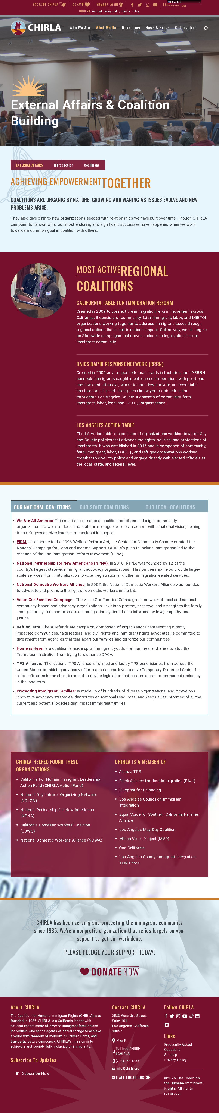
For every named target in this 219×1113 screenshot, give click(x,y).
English (176, 2)
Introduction (63, 165)
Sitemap (170, 1055)
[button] (32, 1073)
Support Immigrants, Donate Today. (116, 11)
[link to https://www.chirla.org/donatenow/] (109, 971)
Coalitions (91, 165)
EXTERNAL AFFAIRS (29, 165)
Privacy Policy (175, 1060)
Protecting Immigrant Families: (47, 691)
